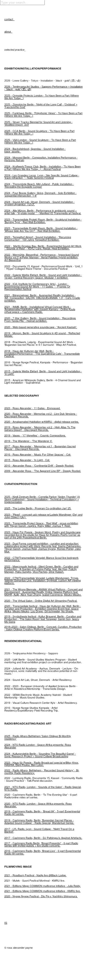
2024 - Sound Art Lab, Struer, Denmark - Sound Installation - (39, 203)
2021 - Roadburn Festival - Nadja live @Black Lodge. (35, 875)
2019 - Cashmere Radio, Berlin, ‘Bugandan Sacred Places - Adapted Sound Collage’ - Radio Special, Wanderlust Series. (39, 821)
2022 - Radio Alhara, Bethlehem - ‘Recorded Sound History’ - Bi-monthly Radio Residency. (41, 771)
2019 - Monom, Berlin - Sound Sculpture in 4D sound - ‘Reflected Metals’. (42, 334)
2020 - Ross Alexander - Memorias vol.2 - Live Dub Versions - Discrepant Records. (40, 415)
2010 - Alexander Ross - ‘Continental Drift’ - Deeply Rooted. (39, 465)
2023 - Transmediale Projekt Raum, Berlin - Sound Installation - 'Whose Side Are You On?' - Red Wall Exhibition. (41, 229)
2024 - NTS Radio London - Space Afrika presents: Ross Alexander (37, 746)
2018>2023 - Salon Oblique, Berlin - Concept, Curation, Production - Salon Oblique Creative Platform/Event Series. (43, 628)
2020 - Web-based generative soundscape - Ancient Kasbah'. (40, 327)
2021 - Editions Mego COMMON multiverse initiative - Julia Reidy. (42, 886)
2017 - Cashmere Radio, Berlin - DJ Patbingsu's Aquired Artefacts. (43, 838)
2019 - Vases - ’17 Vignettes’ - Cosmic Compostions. (35, 435)
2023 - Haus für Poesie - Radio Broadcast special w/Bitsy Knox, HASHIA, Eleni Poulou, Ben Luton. (41, 763)
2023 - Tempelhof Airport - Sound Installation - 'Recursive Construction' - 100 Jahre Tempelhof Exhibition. (37, 238)
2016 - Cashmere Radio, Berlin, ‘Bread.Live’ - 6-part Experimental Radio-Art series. (42, 852)
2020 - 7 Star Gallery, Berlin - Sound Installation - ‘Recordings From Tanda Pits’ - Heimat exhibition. (40, 319)
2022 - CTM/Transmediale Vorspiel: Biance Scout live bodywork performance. (41, 559)
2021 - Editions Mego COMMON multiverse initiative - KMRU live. (42, 891)
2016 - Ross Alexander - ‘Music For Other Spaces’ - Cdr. (37, 454)
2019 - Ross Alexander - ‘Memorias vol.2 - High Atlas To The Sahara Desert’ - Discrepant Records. (39, 428)
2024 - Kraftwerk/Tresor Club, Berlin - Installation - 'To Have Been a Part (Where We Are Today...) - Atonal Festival (42, 167)
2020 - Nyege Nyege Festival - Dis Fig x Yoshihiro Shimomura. (41, 896)
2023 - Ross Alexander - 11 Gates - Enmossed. (32, 408)
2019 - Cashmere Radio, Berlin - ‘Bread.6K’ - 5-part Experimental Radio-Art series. (42, 812)
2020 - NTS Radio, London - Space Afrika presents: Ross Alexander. (38, 804)
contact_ (9, 19)
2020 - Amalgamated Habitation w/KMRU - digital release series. (41, 421)
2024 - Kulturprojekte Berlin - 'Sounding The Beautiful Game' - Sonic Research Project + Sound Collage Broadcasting (40, 755)
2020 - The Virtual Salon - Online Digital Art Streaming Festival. (40, 600)
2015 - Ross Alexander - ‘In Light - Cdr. (27, 460)
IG (5, 923)
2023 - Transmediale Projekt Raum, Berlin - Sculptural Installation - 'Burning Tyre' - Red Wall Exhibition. (43, 220)
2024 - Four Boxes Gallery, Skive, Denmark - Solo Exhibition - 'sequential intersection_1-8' (40, 194)
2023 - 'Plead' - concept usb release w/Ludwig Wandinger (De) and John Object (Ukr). (43, 515)
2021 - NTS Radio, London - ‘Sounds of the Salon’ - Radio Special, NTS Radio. (42, 788)
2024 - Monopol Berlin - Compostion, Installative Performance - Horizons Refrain (41, 158)
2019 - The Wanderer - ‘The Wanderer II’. (28, 441)
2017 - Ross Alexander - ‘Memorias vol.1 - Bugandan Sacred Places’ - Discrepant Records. (40, 447)
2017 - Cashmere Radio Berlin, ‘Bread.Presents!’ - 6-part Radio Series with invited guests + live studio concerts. (41, 844)
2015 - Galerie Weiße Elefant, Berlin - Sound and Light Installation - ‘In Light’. (43, 372)
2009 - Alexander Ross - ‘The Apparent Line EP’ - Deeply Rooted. (42, 471)
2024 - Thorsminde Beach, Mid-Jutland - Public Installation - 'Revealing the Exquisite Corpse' (39, 185)
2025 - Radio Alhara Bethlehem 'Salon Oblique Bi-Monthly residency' (37, 737)
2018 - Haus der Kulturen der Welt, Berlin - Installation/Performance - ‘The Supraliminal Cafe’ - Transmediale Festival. (42, 353)
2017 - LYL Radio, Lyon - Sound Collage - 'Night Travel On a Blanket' (39, 830)
